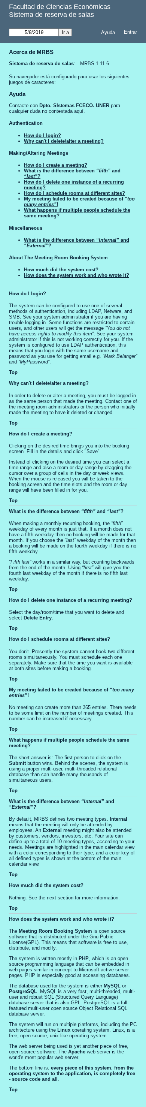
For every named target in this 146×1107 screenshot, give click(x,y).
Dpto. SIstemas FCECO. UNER (74, 105)
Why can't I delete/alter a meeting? (64, 141)
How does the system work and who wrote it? (76, 275)
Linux (63, 1030)
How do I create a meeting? (55, 165)
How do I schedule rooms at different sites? (74, 193)
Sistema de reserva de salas (51, 14)
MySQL (112, 986)
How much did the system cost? (61, 269)
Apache (76, 1052)
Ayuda (108, 32)
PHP (84, 958)
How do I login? (42, 135)
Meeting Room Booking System (55, 931)
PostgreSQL (23, 991)
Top (13, 372)
